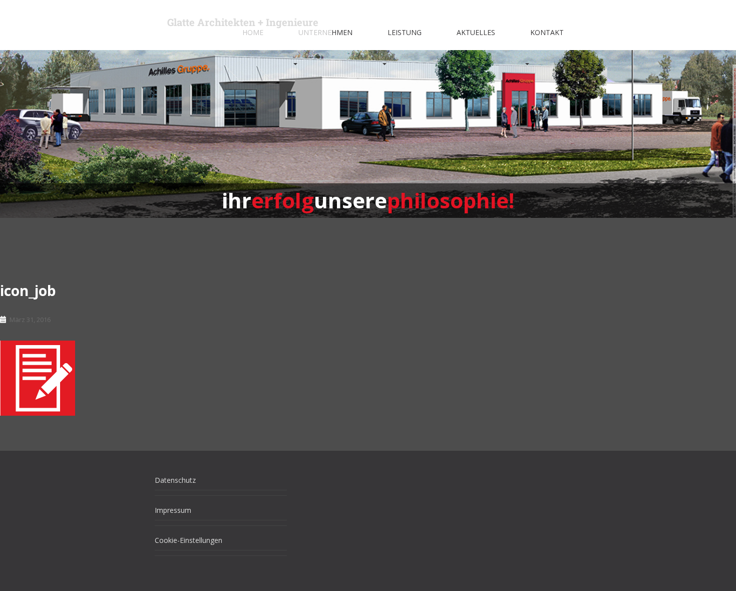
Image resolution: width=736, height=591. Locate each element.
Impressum (173, 510)
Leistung (405, 32)
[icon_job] (37, 377)
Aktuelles (476, 32)
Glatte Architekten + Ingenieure (242, 22)
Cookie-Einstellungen (188, 540)
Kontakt (547, 32)
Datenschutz (175, 480)
